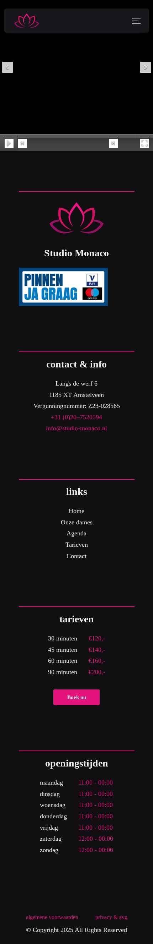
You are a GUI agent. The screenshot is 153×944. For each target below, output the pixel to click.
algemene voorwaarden (52, 917)
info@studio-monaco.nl (76, 428)
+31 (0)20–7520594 (76, 417)
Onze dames (77, 522)
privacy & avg (111, 917)
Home (76, 510)
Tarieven (76, 544)
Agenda (76, 533)
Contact (76, 556)
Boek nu (76, 697)
